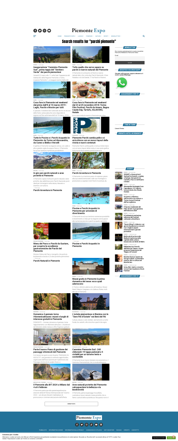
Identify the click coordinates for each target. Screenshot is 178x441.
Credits (126, 430)
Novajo (119, 430)
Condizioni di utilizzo (94, 430)
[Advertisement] (89, 13)
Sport (106, 36)
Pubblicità (43, 430)
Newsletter (115, 36)
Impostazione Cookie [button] (159, 437)
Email (116, 55)
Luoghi (80, 36)
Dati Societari (109, 430)
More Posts (71, 404)
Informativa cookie (56, 430)
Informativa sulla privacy (74, 430)
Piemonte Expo (69, 36)
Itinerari (89, 36)
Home (60, 36)
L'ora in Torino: (119, 128)
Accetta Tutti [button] (171, 437)
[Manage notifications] (173, 436)
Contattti (135, 430)
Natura (98, 36)
